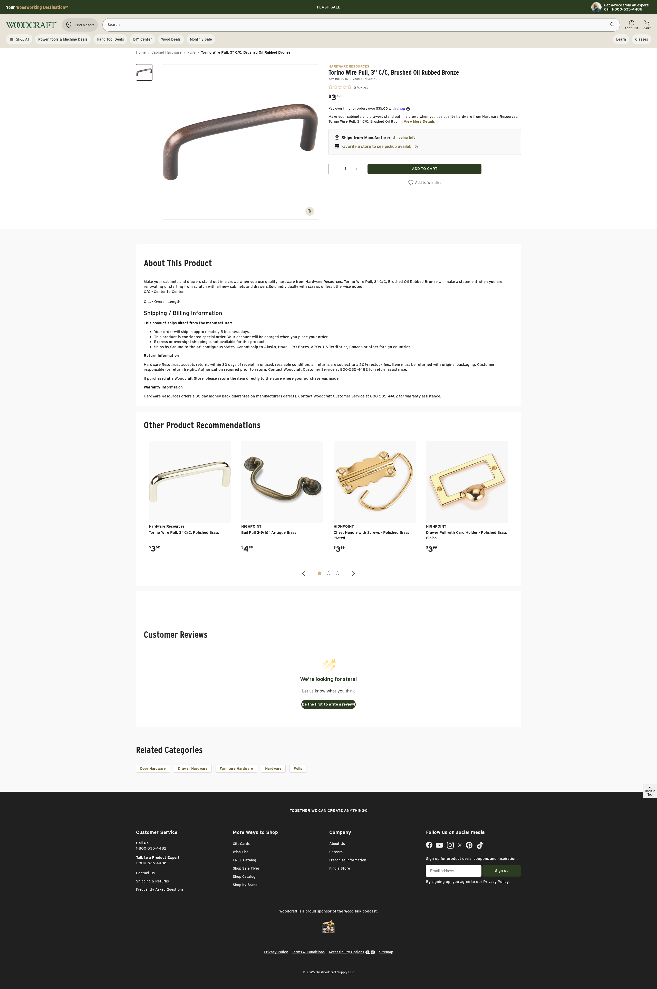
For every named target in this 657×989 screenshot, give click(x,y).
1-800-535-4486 (151, 863)
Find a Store (339, 868)
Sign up (502, 870)
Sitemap (386, 952)
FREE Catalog (244, 860)
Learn (621, 39)
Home (141, 52)
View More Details (419, 121)
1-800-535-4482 (151, 848)
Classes (641, 39)
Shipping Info (404, 138)
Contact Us (145, 873)
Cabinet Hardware (166, 52)
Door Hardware (153, 768)
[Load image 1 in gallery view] (144, 72)
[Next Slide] (352, 573)
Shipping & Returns (152, 881)
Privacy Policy (496, 881)
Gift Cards (241, 844)
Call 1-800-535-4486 (623, 9)
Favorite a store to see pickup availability (379, 146)
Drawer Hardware (193, 768)
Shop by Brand (245, 885)
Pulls (191, 52)
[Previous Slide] (304, 573)
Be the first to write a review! (328, 704)
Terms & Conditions (308, 952)
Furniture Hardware (236, 768)
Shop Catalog (244, 876)
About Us (337, 844)
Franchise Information (347, 860)
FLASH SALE (328, 7)
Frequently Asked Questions (159, 889)
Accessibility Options (346, 952)
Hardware (273, 768)
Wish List (240, 852)
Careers (336, 852)
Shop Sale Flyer (246, 868)
